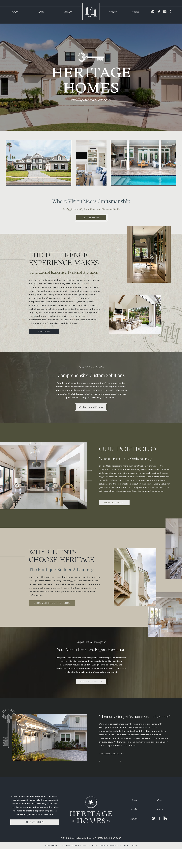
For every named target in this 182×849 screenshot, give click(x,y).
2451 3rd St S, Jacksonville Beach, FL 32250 (82, 838)
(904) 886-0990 (113, 838)
